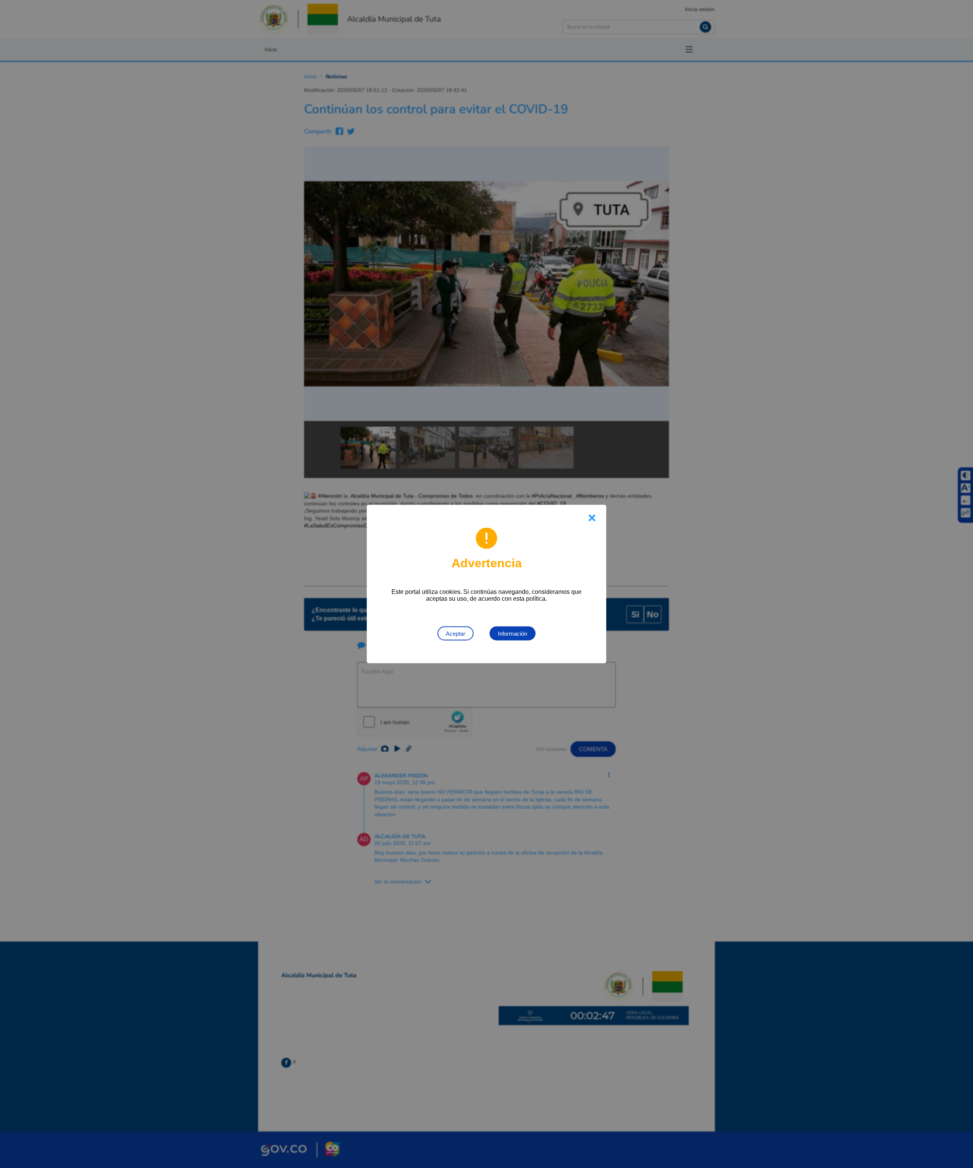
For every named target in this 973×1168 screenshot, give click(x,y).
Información (512, 633)
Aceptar (455, 633)
